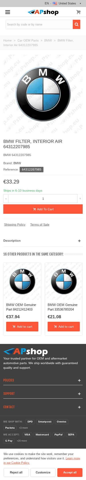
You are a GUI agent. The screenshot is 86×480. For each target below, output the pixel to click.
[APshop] (42, 12)
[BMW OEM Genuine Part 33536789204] (63, 281)
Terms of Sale (39, 224)
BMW (17, 163)
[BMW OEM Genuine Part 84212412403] (22, 281)
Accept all (70, 472)
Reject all (16, 472)
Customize (43, 472)
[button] (43, 240)
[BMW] (43, 93)
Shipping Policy (14, 224)
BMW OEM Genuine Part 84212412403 (21, 307)
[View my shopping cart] (78, 12)
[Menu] (7, 12)
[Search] (76, 24)
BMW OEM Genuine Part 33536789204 (62, 307)
